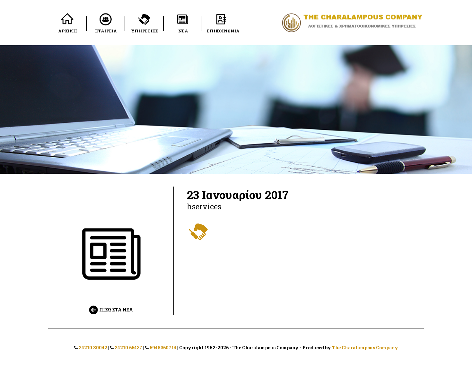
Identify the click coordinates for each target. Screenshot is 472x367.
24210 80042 (93, 348)
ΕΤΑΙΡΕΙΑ (106, 31)
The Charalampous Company (365, 348)
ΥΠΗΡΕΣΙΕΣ (144, 31)
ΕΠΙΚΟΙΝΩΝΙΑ (223, 31)
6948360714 (163, 348)
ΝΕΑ (183, 31)
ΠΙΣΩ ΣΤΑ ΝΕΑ (115, 310)
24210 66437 (128, 348)
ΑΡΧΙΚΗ (67, 31)
